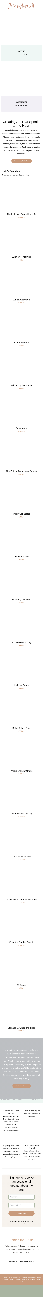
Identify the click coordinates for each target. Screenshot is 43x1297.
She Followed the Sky (21, 813)
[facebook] (14, 1257)
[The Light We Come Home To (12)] (21, 181)
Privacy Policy (15, 1261)
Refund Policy (28, 1261)
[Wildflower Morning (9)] (21, 224)
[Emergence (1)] (21, 396)
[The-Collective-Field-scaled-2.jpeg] (21, 824)
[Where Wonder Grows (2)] (21, 738)
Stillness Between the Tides (21, 1028)
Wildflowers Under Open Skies (21, 899)
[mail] (25, 1257)
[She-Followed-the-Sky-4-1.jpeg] (21, 781)
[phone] (29, 1257)
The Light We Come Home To (21, 214)
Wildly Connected (21, 514)
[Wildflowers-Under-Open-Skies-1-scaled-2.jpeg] (21, 867)
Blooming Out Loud (21, 599)
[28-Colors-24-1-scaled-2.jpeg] (21, 952)
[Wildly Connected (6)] (21, 481)
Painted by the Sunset (22, 385)
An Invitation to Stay (21, 642)
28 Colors (21, 985)
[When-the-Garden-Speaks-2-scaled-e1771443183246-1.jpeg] (21, 910)
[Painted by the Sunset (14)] (21, 353)
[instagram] (18, 1257)
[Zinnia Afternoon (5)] (21, 267)
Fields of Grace (21, 556)
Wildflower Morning (21, 257)
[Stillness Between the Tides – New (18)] (21, 995)
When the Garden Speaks (21, 942)
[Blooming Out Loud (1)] (21, 567)
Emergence (21, 428)
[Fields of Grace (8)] (21, 524)
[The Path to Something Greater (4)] (21, 438)
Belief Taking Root (21, 728)
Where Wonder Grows (22, 771)
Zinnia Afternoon (21, 299)
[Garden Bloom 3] (21, 310)
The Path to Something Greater (21, 471)
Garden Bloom (21, 342)
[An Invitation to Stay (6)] (21, 610)
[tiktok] (21, 1257)
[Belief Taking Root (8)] (21, 695)
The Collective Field (21, 856)
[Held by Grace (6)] (21, 653)
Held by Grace (21, 685)
